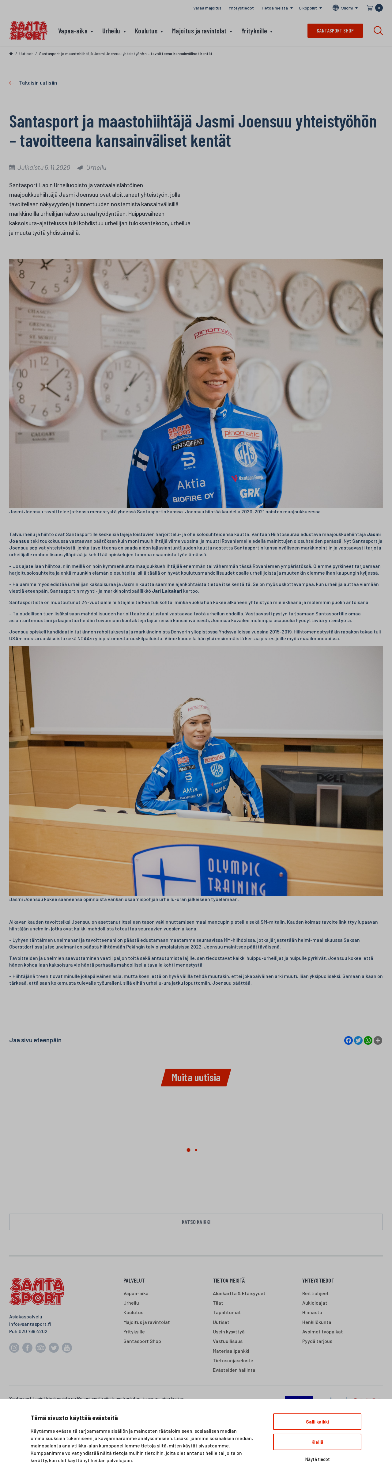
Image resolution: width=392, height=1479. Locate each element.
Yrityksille (254, 31)
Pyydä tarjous (317, 1341)
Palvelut (134, 1280)
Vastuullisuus (228, 1341)
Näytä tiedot (317, 1459)
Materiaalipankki (231, 1351)
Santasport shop (335, 30)
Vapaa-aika (73, 31)
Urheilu (111, 31)
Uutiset (221, 1322)
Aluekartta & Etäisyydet (239, 1293)
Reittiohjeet (315, 1293)
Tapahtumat (227, 1312)
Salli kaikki (317, 1421)
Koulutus (146, 31)
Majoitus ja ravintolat (199, 31)
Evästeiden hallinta (234, 1370)
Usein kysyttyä (229, 1331)
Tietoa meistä (274, 7)
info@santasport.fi (30, 1324)
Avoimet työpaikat (322, 1331)
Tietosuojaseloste (233, 1360)
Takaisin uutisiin (38, 82)
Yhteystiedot (241, 7)
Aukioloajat (314, 1303)
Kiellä (317, 1442)
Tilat (218, 1303)
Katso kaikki (196, 1221)
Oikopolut (308, 7)
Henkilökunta (316, 1322)
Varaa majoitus (207, 7)
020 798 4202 (33, 1331)
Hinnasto (312, 1312)
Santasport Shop (142, 1341)
